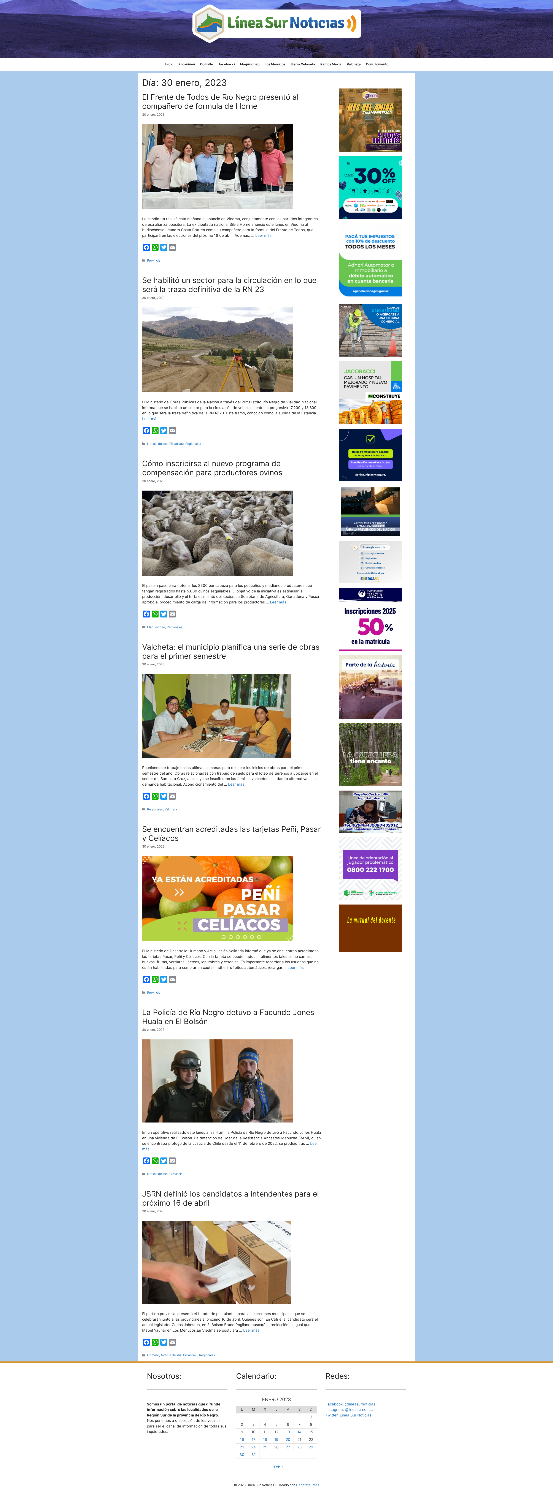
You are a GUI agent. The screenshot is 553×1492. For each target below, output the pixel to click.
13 (288, 1432)
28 (299, 1447)
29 (311, 1447)
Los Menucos (275, 64)
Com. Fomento (377, 64)
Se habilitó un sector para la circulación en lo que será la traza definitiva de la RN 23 (229, 285)
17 (254, 1439)
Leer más (263, 235)
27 (288, 1447)
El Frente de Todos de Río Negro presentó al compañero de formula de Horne (220, 101)
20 (288, 1439)
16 (242, 1439)
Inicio (169, 64)
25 (265, 1447)
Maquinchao (249, 64)
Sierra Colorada (303, 64)
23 (242, 1447)
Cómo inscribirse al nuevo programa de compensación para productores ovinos (212, 468)
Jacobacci (226, 64)
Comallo (206, 64)
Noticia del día (157, 443)
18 (265, 1439)
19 (276, 1439)
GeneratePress (307, 1485)
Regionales (193, 443)
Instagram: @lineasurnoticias (350, 1409)
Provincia (153, 260)
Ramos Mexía (331, 64)
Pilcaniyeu (186, 64)
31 (253, 1455)
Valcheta (354, 64)
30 (242, 1455)
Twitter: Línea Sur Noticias (348, 1415)
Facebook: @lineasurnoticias (350, 1404)
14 (299, 1432)
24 (253, 1447)
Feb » (278, 1467)
